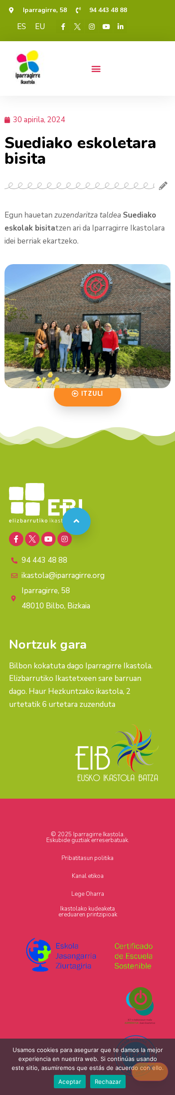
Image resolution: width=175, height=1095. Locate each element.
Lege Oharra (87, 894)
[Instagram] (91, 26)
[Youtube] (106, 26)
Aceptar (69, 1081)
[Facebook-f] (63, 26)
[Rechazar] (149, 1071)
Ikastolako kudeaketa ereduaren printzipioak (87, 912)
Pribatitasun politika (87, 858)
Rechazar (108, 1081)
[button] (95, 68)
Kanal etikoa (88, 876)
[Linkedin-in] (120, 26)
